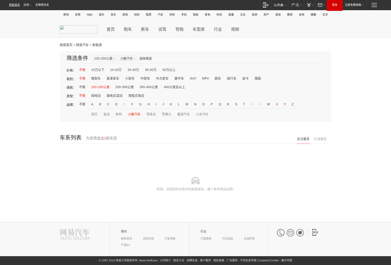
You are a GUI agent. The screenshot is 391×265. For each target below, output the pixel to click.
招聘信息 (192, 260)
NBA (90, 14)
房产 (266, 14)
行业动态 (227, 238)
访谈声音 (249, 238)
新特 (119, 114)
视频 (235, 29)
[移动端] (266, 5)
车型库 (199, 29)
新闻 (66, 14)
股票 (148, 14)
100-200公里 (104, 58)
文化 (243, 14)
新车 (145, 29)
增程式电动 (136, 95)
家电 (207, 14)
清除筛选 (145, 58)
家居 (278, 14)
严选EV (125, 245)
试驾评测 (148, 238)
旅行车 (231, 78)
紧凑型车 (113, 78)
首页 (111, 29)
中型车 (145, 78)
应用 (26, 5)
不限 (82, 70)
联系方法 (178, 260)
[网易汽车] (75, 235)
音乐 (113, 14)
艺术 (325, 14)
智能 (195, 14)
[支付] (309, 5)
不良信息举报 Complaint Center (259, 260)
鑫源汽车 (183, 114)
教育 (290, 14)
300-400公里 (149, 87)
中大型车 (162, 78)
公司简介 (165, 260)
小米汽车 (202, 114)
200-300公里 (124, 87)
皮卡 (245, 78)
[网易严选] (296, 5)
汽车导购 (170, 238)
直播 (231, 14)
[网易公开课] (280, 5)
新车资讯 (126, 238)
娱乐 (101, 14)
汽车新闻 (205, 238)
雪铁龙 (151, 114)
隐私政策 (218, 260)
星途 (106, 114)
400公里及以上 (174, 87)
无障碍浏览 (42, 5)
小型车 (130, 78)
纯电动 (96, 95)
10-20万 (116, 70)
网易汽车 (82, 45)
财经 (137, 14)
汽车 (160, 14)
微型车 (96, 78)
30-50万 (151, 70)
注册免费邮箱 (353, 5)
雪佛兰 (166, 114)
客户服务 (205, 260)
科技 (172, 14)
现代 (94, 114)
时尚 (219, 14)
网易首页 (14, 5)
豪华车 (179, 78)
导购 (179, 29)
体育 (78, 14)
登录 (334, 5)
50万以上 (169, 70)
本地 (301, 14)
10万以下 (97, 70)
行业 (218, 29)
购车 (128, 29)
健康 (313, 14)
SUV (193, 78)
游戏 (125, 14)
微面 (258, 78)
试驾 (162, 29)
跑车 (218, 78)
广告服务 (232, 260)
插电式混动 (114, 95)
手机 (184, 14)
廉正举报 (286, 260)
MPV (205, 78)
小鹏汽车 (128, 58)
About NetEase (148, 260)
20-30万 (133, 70)
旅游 (254, 14)
